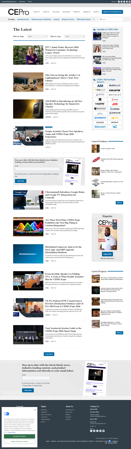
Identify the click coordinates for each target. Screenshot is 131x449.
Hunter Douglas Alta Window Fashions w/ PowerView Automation (111, 171)
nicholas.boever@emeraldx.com (98, 423)
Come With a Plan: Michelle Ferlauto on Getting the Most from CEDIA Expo (110, 46)
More (95, 12)
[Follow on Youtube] (130, 2)
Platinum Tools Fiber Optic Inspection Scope (112, 160)
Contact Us (93, 426)
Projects (56, 12)
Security (43, 422)
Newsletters (68, 417)
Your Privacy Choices (101, 441)
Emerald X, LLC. (104, 438)
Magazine (68, 414)
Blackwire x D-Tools (68, 19)
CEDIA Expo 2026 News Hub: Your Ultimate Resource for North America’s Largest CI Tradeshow (111, 35)
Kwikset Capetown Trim (108, 148)
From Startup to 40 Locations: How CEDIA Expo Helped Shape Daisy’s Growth (111, 69)
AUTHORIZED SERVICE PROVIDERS (66, 441)
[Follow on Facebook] (119, 2)
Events (75, 12)
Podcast (48, 314)
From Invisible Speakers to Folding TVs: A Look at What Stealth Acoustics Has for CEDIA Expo (64, 276)
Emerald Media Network (9, 1)
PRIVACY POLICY (112, 443)
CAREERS (53, 441)
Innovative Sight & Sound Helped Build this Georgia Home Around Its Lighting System (111, 312)
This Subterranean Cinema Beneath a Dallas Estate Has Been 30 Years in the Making (112, 301)
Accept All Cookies (19, 436)
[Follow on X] (124, 2)
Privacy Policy (12, 432)
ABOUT (48, 441)
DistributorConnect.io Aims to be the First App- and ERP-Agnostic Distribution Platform (63, 249)
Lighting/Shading (45, 419)
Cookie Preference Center (19, 441)
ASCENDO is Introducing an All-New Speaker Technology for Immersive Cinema (63, 103)
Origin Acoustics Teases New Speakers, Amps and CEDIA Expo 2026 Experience (64, 133)
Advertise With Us (70, 410)
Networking (44, 410)
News (47, 63)
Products (48, 117)
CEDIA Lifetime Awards (84, 19)
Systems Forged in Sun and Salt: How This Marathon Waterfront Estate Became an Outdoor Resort (112, 289)
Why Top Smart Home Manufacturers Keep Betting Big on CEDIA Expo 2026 (111, 58)
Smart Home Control (46, 414)
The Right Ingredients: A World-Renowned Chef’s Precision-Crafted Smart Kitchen (111, 323)
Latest (35, 12)
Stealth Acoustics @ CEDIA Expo (41, 19)
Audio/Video (44, 417)
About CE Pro (69, 412)
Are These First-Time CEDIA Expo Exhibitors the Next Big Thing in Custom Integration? (62, 222)
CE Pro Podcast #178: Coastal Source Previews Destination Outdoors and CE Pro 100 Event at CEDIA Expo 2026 (64, 303)
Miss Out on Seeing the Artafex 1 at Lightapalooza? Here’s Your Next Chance (62, 77)
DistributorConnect (23, 19)
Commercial (44, 412)
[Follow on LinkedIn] (121, 2)
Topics (45, 12)
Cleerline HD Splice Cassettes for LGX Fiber (112, 182)
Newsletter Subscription (112, 12)
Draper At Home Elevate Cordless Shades (110, 194)
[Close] (35, 410)
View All (119, 203)
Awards (86, 12)
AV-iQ (30, 1)
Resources (66, 12)
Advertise (22, 1)
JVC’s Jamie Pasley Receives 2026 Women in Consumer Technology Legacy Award (62, 49)
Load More (49, 354)
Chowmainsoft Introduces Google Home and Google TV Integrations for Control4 (65, 194)
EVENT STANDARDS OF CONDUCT (85, 441)
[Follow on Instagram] (127, 2)
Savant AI (56, 19)
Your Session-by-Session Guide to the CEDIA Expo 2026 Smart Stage (63, 329)
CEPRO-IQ (68, 419)
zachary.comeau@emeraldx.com (98, 416)
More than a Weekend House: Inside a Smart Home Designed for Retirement (112, 278)
